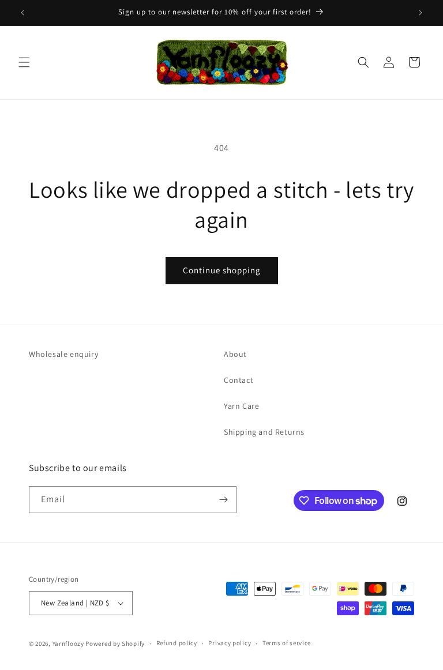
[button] (24, 62)
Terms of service (286, 643)
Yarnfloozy (68, 643)
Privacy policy (229, 643)
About (235, 354)
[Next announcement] (420, 12)
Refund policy (176, 643)
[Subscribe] (223, 499)
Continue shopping (222, 270)
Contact (238, 380)
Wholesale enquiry (63, 354)
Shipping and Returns (264, 432)
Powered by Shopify (115, 643)
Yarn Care (241, 406)
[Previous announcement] (22, 12)
